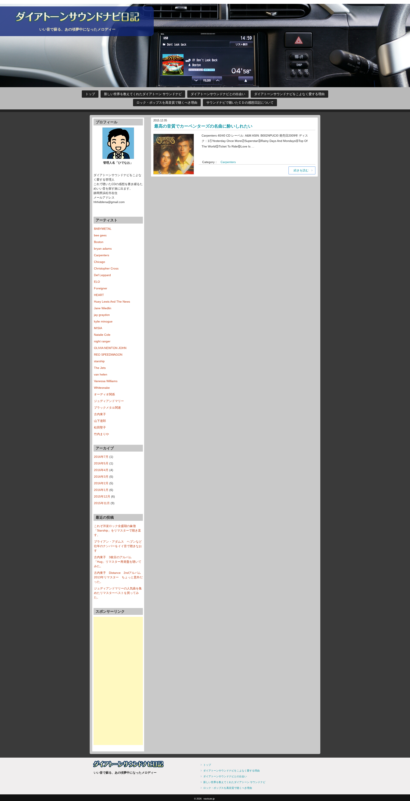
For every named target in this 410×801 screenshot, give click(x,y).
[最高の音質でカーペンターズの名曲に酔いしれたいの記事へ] (173, 153)
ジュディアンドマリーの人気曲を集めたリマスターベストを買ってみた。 (118, 593)
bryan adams (103, 248)
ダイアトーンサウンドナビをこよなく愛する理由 (289, 94)
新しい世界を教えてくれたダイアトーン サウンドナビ (143, 94)
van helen (100, 374)
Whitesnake (102, 387)
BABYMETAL (102, 228)
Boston (98, 242)
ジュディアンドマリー (109, 401)
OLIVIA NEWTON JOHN (110, 348)
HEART (99, 295)
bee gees (100, 235)
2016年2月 (101, 483)
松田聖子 (100, 427)
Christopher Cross (106, 268)
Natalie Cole (102, 334)
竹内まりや (101, 434)
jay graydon (102, 315)
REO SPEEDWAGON (108, 354)
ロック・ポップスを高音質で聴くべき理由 (166, 102)
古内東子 (100, 414)
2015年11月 (102, 503)
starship (99, 361)
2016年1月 (101, 490)
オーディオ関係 (104, 394)
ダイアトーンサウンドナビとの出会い (218, 94)
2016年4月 (101, 470)
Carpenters (228, 162)
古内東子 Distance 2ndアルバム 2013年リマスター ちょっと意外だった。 (119, 577)
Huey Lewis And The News (112, 301)
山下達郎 (100, 421)
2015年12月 (102, 496)
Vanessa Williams (105, 381)
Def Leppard (102, 275)
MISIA (98, 328)
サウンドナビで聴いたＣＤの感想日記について (240, 102)
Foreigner (100, 288)
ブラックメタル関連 (107, 407)
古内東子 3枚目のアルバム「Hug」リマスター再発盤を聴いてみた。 (117, 561)
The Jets (100, 368)
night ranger (102, 341)
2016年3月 (101, 476)
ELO (97, 281)
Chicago (99, 262)
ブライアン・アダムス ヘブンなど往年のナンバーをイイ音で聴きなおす (118, 546)
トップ (90, 94)
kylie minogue (103, 321)
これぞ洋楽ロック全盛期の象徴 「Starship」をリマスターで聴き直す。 (117, 530)
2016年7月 (101, 456)
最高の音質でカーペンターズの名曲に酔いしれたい (203, 126)
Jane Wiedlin (102, 308)
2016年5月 (101, 463)
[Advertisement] (118, 681)
